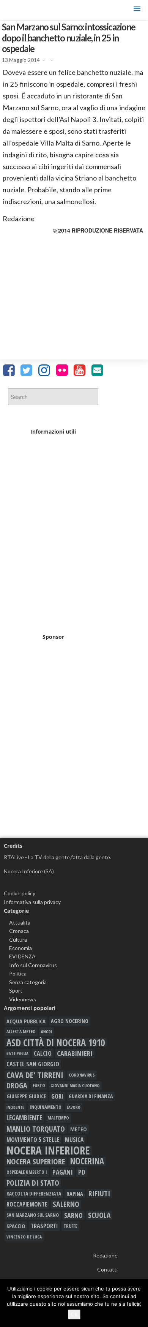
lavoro (73, 1107)
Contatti (107, 1269)
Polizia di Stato (32, 1183)
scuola (99, 1215)
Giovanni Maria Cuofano (75, 1085)
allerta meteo (21, 1031)
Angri (46, 1031)
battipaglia (17, 1053)
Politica (18, 973)
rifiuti (99, 1193)
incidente (15, 1107)
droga (16, 1085)
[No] (138, 1304)
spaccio (15, 1226)
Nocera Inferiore (48, 1150)
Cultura (18, 939)
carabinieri (75, 1053)
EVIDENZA (22, 956)
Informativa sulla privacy (32, 902)
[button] (137, 10)
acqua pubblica (26, 1021)
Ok (74, 1314)
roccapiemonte (26, 1204)
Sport (15, 990)
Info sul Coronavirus (33, 965)
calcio (43, 1053)
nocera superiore (35, 1161)
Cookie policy (19, 893)
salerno (66, 1204)
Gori (57, 1096)
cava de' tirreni (34, 1075)
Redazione (105, 1255)
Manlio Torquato (35, 1129)
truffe (70, 1225)
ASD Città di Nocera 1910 (55, 1042)
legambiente (24, 1117)
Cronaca (19, 931)
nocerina (87, 1161)
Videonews (22, 999)
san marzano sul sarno (32, 1215)
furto (39, 1085)
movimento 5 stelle (33, 1139)
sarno (73, 1215)
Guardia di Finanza (91, 1096)
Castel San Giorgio (32, 1064)
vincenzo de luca (24, 1237)
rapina (74, 1193)
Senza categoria (28, 982)
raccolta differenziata (33, 1193)
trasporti (44, 1226)
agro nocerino (69, 1021)
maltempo (58, 1118)
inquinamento (45, 1107)
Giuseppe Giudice (26, 1096)
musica (74, 1139)
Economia (20, 948)
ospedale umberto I (26, 1172)
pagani (62, 1172)
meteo (78, 1129)
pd (81, 1172)
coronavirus (82, 1075)
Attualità (19, 922)
